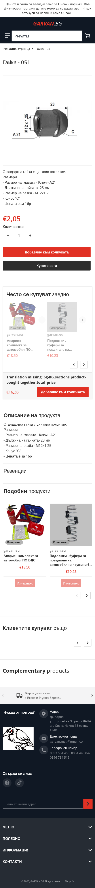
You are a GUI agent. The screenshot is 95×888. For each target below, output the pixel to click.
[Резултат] (77, 36)
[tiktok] (19, 782)
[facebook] (7, 782)
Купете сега (46, 265)
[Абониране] (88, 804)
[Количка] (87, 36)
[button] (7, 35)
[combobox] (47, 36)
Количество (13, 226)
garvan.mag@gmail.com (68, 741)
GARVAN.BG (37, 881)
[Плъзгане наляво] (74, 364)
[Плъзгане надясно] (84, 364)
